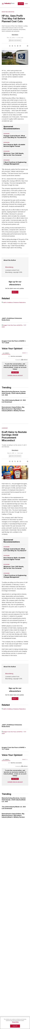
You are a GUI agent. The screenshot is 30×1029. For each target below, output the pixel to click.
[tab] (6, 353)
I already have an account (15, 375)
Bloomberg (15, 34)
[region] (15, 357)
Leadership (5, 428)
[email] (20, 46)
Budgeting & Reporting (8, 11)
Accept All (15, 1026)
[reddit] (17, 46)
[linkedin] (12, 46)
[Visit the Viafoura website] (24, 359)
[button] (3, 4)
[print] (27, 46)
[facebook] (9, 46)
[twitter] (15, 46)
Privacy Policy (15, 1022)
